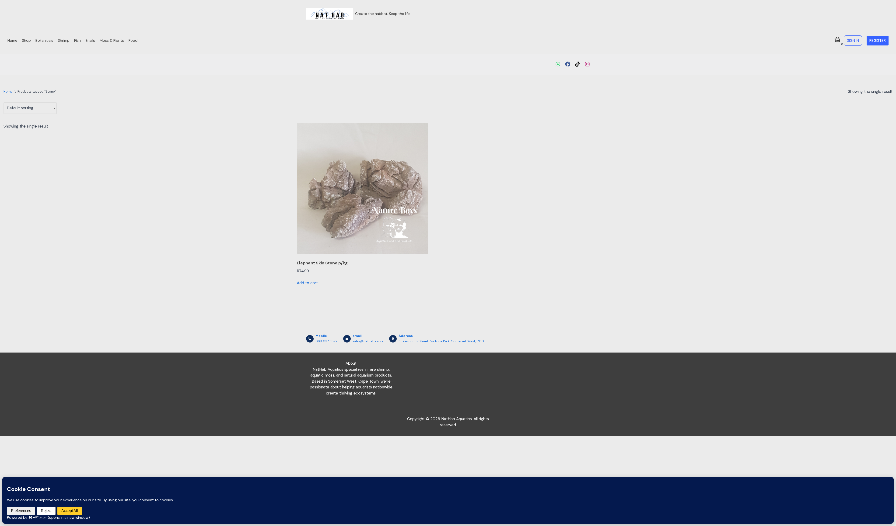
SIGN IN (853, 40)
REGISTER (877, 40)
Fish (77, 40)
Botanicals (44, 40)
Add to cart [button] (307, 282)
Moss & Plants (112, 40)
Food (133, 40)
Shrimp (64, 40)
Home (12, 40)
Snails (90, 40)
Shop (26, 40)
